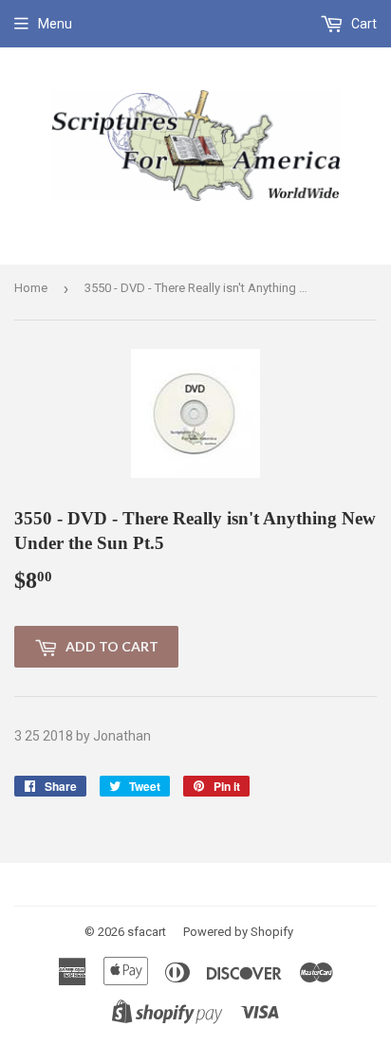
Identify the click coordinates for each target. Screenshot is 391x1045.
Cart (362, 23)
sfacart (146, 932)
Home (30, 288)
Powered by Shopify (238, 932)
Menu (55, 23)
